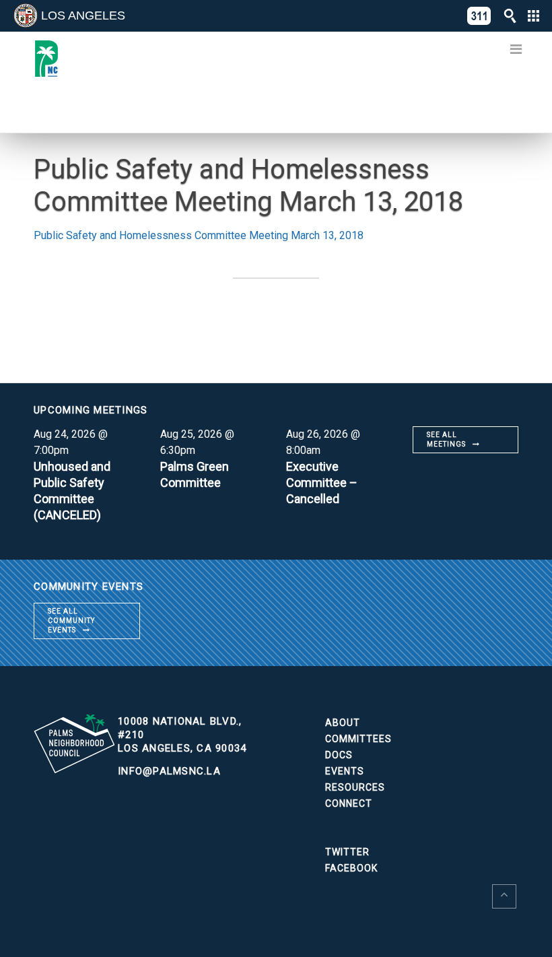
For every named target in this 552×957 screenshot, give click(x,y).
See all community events (71, 620)
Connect (348, 803)
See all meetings (446, 439)
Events (344, 771)
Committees (358, 738)
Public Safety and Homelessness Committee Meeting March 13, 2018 (199, 235)
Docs (339, 755)
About (342, 722)
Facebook (351, 868)
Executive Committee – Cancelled (321, 482)
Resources (355, 787)
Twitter (347, 852)
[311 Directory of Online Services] (479, 16)
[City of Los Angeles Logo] (25, 15)
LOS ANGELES (83, 15)
